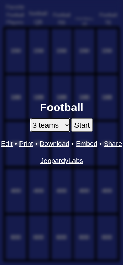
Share (113, 143)
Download (54, 143)
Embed (86, 143)
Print (26, 143)
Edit (7, 143)
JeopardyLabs (61, 160)
